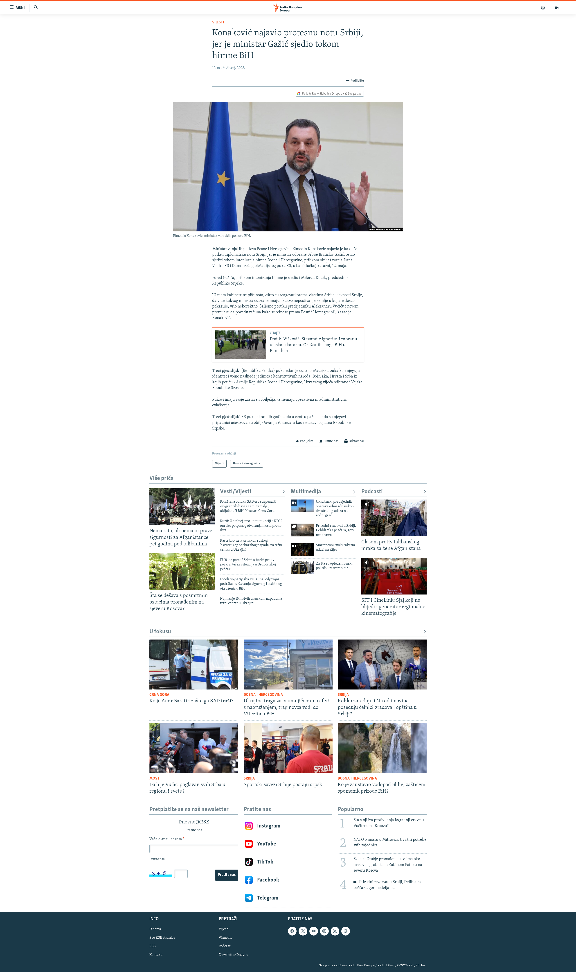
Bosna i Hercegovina (263, 695)
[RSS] (335, 931)
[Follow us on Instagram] (324, 931)
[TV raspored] (345, 931)
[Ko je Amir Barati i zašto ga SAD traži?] (193, 664)
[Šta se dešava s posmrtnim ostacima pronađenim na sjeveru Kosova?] (182, 571)
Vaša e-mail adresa (166, 839)
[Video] (556, 8)
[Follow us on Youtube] (313, 931)
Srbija (343, 695)
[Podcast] (543, 8)
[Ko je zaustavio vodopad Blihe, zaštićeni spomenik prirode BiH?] (382, 748)
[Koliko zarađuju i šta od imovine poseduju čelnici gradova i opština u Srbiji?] (382, 664)
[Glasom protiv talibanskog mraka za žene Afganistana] (394, 518)
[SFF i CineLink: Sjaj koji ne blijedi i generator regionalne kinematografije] (394, 576)
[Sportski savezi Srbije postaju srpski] (288, 748)
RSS (152, 946)
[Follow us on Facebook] (292, 931)
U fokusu (160, 632)
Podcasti (372, 492)
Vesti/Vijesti (235, 492)
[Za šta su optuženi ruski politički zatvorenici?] (302, 567)
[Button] (355, 81)
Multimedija (306, 492)
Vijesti (218, 22)
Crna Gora (159, 695)
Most (154, 779)
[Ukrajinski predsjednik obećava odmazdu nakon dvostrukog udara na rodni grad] (302, 506)
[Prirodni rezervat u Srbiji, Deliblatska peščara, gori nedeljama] (302, 530)
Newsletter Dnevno (233, 955)
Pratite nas (227, 875)
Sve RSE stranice (162, 938)
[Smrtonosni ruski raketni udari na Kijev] (302, 549)
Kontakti (156, 955)
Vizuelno (225, 938)
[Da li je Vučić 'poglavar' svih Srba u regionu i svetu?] (193, 748)
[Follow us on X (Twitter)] (303, 931)
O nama (155, 929)
